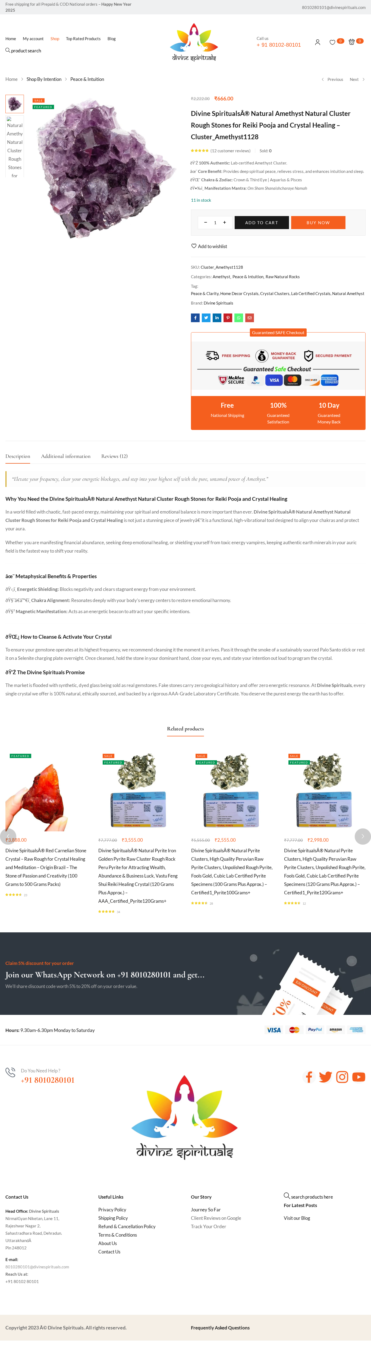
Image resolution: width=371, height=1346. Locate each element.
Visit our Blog (297, 1218)
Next (354, 79)
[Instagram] (342, 1077)
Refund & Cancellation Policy (127, 1226)
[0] (332, 42)
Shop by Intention (44, 79)
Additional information (65, 456)
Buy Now (318, 222)
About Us (107, 1243)
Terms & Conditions (117, 1235)
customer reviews (230, 150)
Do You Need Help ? (40, 1070)
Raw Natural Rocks (283, 276)
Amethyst (221, 276)
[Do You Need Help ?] (10, 1072)
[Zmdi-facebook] (309, 1077)
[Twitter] (325, 1077)
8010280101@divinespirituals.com (37, 1266)
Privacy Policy (112, 1209)
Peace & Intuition (87, 79)
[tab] (23, 458)
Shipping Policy (113, 1218)
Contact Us (109, 1252)
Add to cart (261, 222)
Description (17, 456)
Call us (263, 38)
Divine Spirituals (218, 302)
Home (11, 79)
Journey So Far (206, 1209)
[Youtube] (359, 1077)
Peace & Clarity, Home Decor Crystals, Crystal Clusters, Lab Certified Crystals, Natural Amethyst (277, 293)
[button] (278, 332)
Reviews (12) (114, 456)
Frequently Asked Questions (220, 1328)
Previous (335, 79)
